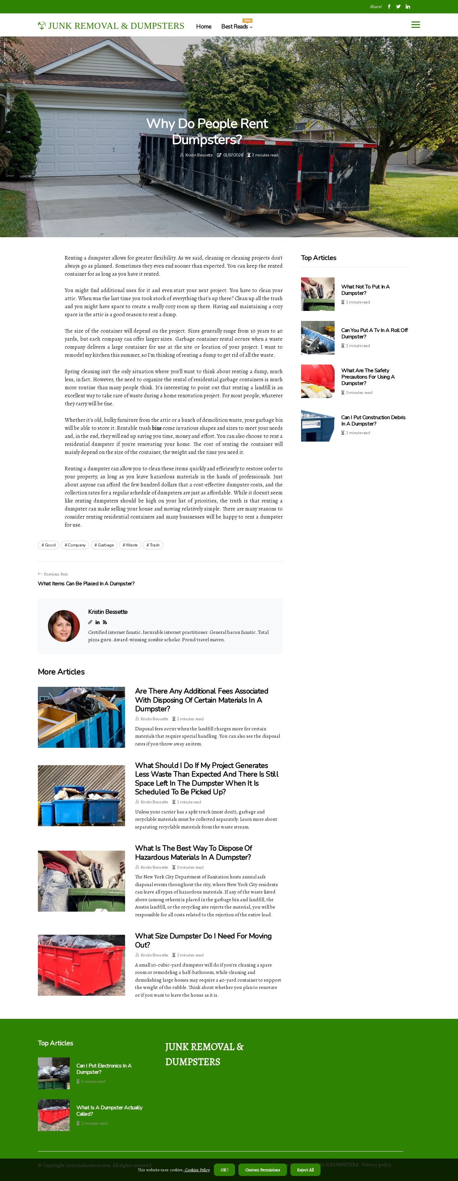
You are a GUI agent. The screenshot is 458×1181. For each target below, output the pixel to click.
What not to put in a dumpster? (365, 290)
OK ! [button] (224, 1170)
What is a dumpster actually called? (109, 1111)
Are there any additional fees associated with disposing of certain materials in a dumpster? (201, 700)
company (76, 545)
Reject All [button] (305, 1170)
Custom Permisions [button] (262, 1170)
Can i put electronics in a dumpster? (104, 1069)
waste (131, 545)
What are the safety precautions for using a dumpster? (368, 377)
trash (155, 545)
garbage (106, 545)
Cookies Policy (197, 1170)
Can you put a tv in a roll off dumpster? (374, 333)
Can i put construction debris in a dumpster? (373, 421)
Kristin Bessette (199, 155)
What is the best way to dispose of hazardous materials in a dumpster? (193, 852)
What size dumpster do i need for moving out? (203, 940)
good (50, 545)
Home (203, 26)
